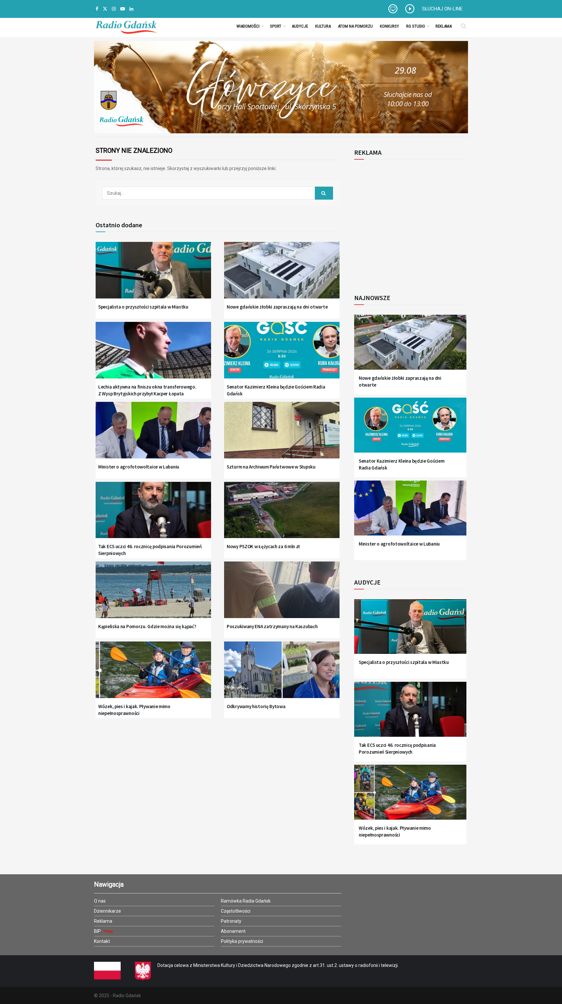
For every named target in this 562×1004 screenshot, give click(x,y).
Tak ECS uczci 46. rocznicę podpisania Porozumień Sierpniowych (150, 549)
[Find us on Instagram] (114, 9)
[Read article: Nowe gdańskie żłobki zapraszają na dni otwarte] (282, 274)
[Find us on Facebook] (97, 9)
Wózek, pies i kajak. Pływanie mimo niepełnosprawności (134, 709)
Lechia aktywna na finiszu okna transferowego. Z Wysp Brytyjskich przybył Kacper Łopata (147, 390)
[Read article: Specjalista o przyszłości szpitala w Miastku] (153, 274)
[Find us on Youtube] (122, 9)
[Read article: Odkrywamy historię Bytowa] (282, 673)
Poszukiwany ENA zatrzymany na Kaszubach (272, 626)
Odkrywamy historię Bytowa (256, 706)
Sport (275, 26)
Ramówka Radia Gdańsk (246, 901)
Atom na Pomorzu (355, 26)
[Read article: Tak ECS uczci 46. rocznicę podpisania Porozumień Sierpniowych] (153, 514)
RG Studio (415, 26)
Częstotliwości (235, 911)
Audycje (300, 26)
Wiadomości (248, 26)
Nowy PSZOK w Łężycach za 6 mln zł (263, 546)
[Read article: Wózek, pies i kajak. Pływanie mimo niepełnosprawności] (153, 673)
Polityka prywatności (242, 941)
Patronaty (231, 921)
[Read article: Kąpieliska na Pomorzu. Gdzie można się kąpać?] (153, 593)
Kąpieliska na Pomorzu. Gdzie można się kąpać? (147, 626)
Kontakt (102, 941)
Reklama (443, 26)
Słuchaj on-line (442, 9)
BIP (98, 931)
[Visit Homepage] (126, 26)
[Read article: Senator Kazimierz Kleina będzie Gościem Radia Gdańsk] (282, 354)
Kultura (323, 26)
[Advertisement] (408, 223)
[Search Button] (463, 26)
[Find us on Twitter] (105, 9)
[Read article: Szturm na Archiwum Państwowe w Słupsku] (282, 434)
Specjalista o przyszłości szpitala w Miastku (143, 307)
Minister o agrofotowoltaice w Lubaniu (138, 467)
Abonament (233, 931)
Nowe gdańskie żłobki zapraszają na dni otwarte (277, 307)
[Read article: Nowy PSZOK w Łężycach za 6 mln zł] (282, 514)
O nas (100, 901)
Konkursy (389, 26)
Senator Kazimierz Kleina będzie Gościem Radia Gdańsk (276, 390)
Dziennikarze (107, 911)
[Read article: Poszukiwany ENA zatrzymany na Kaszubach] (282, 593)
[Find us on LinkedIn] (131, 9)
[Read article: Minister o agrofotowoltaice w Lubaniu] (153, 434)
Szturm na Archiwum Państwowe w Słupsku (271, 467)
